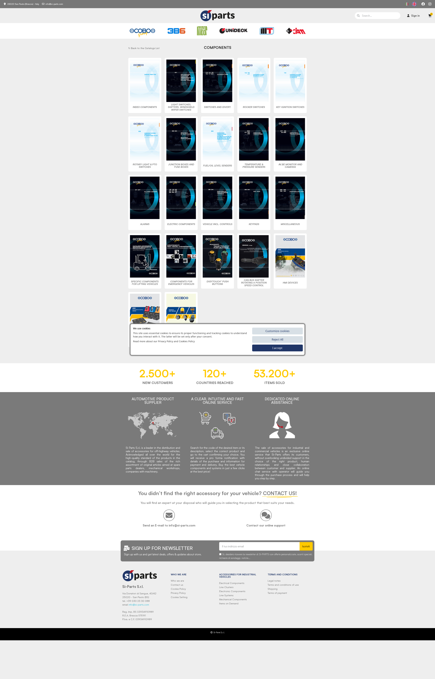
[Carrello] (430, 15)
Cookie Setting (179, 597)
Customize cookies (277, 331)
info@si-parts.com (139, 604)
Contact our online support (265, 525)
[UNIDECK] (233, 31)
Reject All (277, 339)
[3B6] (176, 31)
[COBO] (142, 32)
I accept (277, 348)
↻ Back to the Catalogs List (144, 48)
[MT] (267, 31)
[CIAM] (296, 31)
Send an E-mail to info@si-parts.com (169, 525)
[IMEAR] (202, 31)
